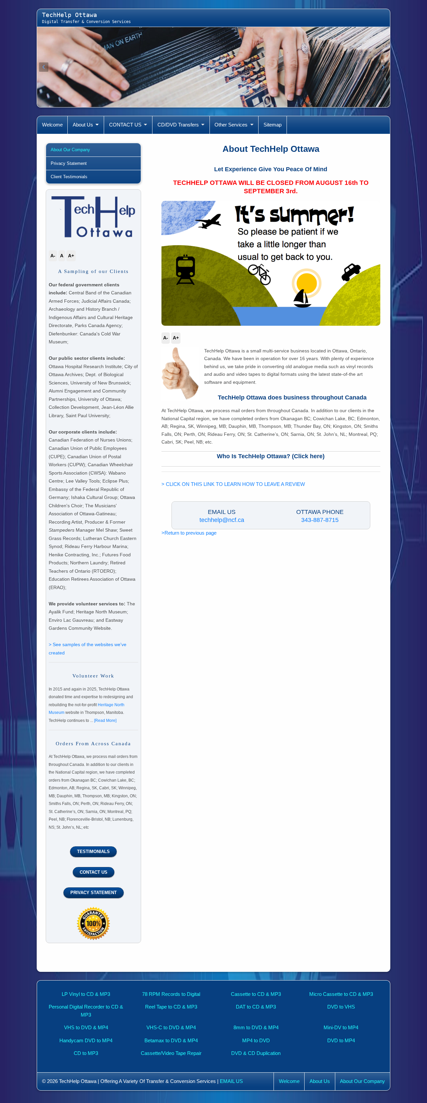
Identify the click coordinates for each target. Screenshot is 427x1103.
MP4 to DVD (256, 1040)
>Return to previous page (189, 533)
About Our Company (70, 149)
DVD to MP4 (341, 1040)
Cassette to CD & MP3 (256, 994)
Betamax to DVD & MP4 (171, 1040)
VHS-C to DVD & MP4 (171, 1027)
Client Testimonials (69, 176)
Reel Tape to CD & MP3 (171, 1007)
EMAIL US (231, 1081)
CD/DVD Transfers (178, 124)
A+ (176, 337)
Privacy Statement (69, 163)
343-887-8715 (320, 520)
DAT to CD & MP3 (256, 1007)
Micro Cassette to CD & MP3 (341, 994)
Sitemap (273, 124)
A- (165, 337)
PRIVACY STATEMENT (93, 892)
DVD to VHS (341, 1007)
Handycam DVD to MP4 (85, 1040)
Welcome (52, 124)
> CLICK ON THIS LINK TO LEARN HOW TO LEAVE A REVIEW (233, 484)
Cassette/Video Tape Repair (171, 1053)
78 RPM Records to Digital (171, 994)
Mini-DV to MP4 (341, 1027)
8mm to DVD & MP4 (256, 1027)
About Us (83, 124)
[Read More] (105, 720)
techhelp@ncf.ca (221, 520)
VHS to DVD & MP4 (86, 1027)
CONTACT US (125, 124)
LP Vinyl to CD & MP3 (86, 994)
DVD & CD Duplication (256, 1053)
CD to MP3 (86, 1053)
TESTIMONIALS (93, 851)
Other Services (231, 124)
